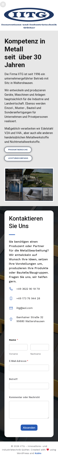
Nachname (35, 354)
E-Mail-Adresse (18, 361)
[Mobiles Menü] (3, 4)
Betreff (13, 379)
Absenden (29, 427)
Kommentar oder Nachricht (24, 397)
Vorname (13, 354)
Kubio (38, 453)
